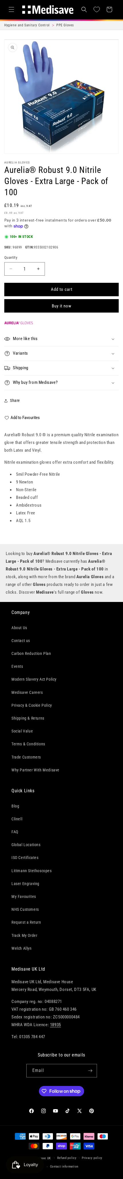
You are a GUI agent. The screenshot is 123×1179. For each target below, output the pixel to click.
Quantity (10, 257)
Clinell (16, 819)
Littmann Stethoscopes (31, 870)
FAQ (14, 832)
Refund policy (67, 1158)
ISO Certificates (25, 857)
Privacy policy (92, 1158)
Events (17, 666)
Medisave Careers (27, 692)
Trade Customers (26, 757)
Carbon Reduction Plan (31, 653)
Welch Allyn (21, 948)
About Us (19, 627)
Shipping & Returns (27, 718)
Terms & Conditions (28, 744)
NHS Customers (25, 909)
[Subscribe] (90, 1070)
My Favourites (23, 896)
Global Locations (26, 844)
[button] (11, 9)
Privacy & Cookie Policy (31, 705)
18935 (55, 1024)
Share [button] (15, 400)
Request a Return (26, 922)
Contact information (64, 1166)
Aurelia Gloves (17, 162)
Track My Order (24, 935)
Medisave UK (42, 1158)
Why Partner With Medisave (35, 770)
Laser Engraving (25, 883)
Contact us (20, 640)
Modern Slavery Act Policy (34, 679)
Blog (15, 806)
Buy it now (62, 306)
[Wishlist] (96, 9)
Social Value (22, 731)
